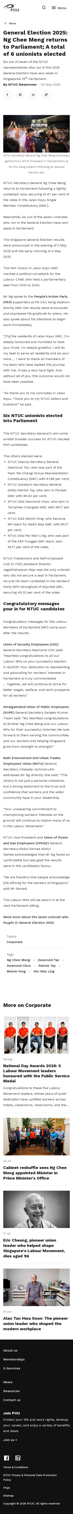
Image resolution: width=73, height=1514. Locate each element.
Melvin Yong (16, 971)
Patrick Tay (47, 966)
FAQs (6, 1487)
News (12, 23)
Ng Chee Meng (18, 960)
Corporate (15, 942)
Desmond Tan (48, 960)
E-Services (11, 1368)
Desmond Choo (19, 966)
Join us (8, 1440)
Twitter (22, 94)
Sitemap (8, 1495)
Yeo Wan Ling (44, 971)
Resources (11, 1391)
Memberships (14, 1359)
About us (10, 1350)
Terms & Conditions (15, 1467)
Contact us (11, 1400)
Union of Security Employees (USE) (31, 644)
